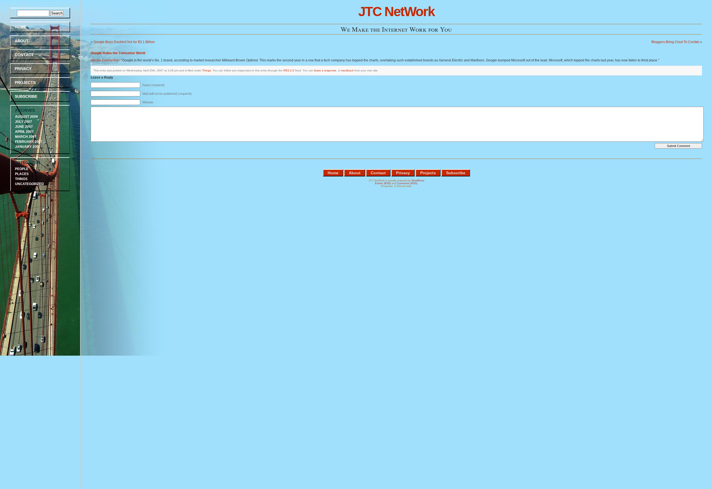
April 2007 (24, 132)
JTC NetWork (396, 11)
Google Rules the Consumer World (118, 53)
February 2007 (29, 142)
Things (206, 70)
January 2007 (27, 147)
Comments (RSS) (407, 183)
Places (22, 174)
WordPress (418, 180)
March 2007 (25, 137)
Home (20, 27)
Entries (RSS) (383, 183)
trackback (347, 70)
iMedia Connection (105, 60)
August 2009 (26, 117)
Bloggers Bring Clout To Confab (675, 42)
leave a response (325, 70)
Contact (24, 55)
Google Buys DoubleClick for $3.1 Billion (124, 42)
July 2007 (23, 122)
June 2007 (24, 127)
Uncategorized (29, 184)
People (21, 169)
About (22, 41)
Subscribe (26, 96)
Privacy (23, 68)
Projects (25, 82)
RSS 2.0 (288, 70)
